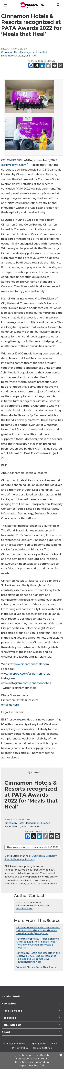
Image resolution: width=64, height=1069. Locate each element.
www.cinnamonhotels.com (31, 664)
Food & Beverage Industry (19, 859)
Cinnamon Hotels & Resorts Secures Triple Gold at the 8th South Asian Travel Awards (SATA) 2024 (38, 930)
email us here (10, 704)
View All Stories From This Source (36, 967)
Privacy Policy (20, 1048)
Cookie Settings (42, 1048)
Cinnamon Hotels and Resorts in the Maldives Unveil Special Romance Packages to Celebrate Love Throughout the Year (38, 957)
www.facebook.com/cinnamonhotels (26, 673)
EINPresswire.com (14, 164)
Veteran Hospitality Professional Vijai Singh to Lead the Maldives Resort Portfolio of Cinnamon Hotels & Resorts (38, 943)
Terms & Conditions (14, 1043)
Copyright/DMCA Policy (43, 1043)
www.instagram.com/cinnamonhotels (26, 683)
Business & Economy (44, 855)
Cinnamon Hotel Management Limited (24, 52)
